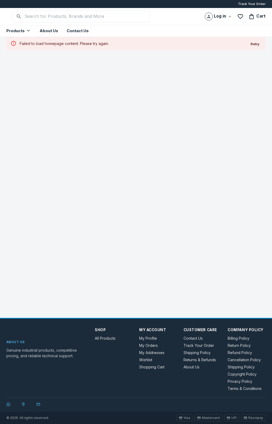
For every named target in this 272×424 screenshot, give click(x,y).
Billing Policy (238, 338)
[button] (18, 31)
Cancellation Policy (244, 360)
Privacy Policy (240, 381)
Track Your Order (252, 4)
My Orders (148, 345)
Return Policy (239, 345)
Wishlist (145, 360)
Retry (255, 44)
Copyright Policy (242, 374)
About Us (49, 30)
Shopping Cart (151, 367)
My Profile (148, 338)
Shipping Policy (197, 352)
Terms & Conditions (245, 388)
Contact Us (78, 30)
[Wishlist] (240, 16)
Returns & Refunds (200, 360)
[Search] (18, 16)
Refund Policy (240, 352)
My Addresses (151, 352)
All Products (105, 338)
